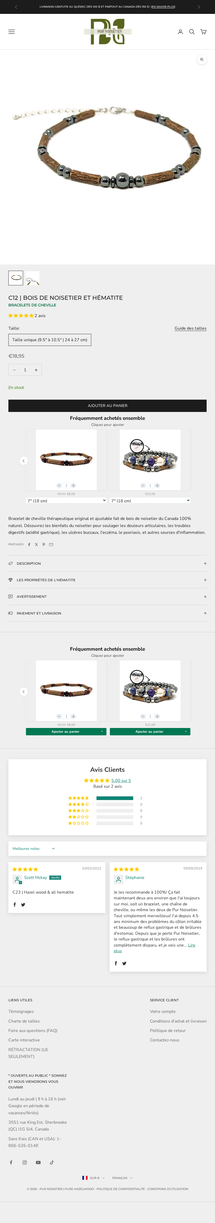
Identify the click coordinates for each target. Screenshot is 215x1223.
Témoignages (21, 1011)
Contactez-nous (164, 1040)
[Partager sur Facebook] (29, 544)
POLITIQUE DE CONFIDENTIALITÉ (120, 1189)
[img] (25, 869)
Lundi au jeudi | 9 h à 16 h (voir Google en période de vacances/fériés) (37, 1106)
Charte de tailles (24, 1021)
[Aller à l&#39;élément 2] (32, 278)
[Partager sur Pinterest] (44, 544)
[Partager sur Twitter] (36, 544)
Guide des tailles (191, 328)
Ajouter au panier (107, 405)
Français (119, 1178)
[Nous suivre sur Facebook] (11, 1162)
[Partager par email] (51, 544)
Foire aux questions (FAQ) (32, 1031)
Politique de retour (168, 1031)
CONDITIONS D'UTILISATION (167, 1189)
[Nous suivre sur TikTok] (52, 1162)
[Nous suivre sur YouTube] (38, 1162)
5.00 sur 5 (121, 781)
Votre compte (163, 1011)
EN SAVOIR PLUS (163, 6)
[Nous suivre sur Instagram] (24, 1162)
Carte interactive (24, 1040)
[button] (21, 316)
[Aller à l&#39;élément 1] (15, 278)
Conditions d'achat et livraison (178, 1021)
